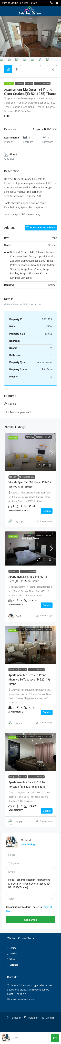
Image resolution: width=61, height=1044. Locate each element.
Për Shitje (29, 535)
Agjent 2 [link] (20, 522)
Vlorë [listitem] (12, 959)
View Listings (28, 844)
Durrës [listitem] (13, 953)
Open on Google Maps (42, 227)
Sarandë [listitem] (13, 964)
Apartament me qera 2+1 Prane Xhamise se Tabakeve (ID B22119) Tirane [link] (29, 680)
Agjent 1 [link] (20, 822)
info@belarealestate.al (22, 999)
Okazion (29, 83)
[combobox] (30, 898)
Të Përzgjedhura (42, 83)
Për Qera (19, 83)
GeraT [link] (18, 616)
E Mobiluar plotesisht (19, 412)
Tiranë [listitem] (13, 948)
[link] (30, 452)
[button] (44, 69)
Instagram (33, 1017)
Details (47, 511)
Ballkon (12, 403)
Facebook (15, 1017)
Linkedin (50, 1017)
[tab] (8, 69)
